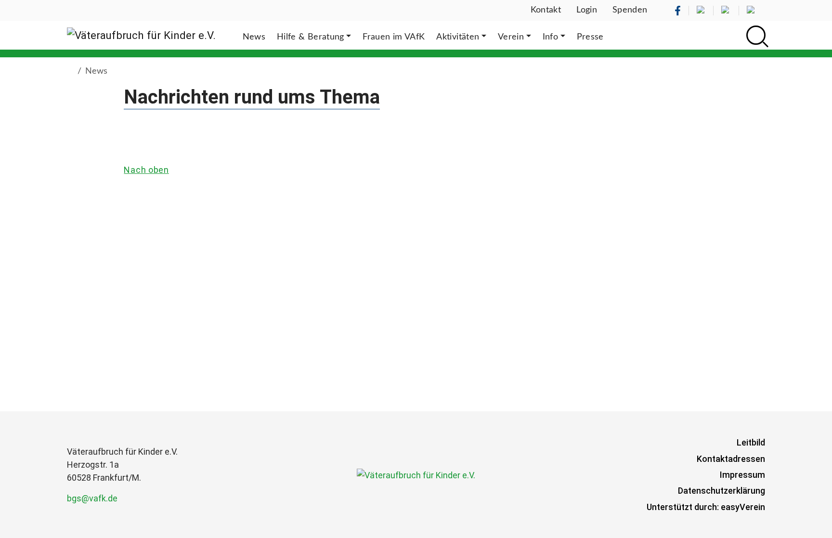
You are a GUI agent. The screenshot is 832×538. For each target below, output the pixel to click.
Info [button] (550, 37)
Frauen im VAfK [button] (394, 37)
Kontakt (546, 10)
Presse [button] (590, 37)
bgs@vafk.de (92, 498)
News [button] (254, 37)
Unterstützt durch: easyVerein (706, 507)
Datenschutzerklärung (721, 491)
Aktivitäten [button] (457, 37)
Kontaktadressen (731, 459)
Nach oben (146, 170)
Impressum (742, 475)
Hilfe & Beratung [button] (310, 37)
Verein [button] (511, 37)
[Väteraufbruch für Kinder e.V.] (141, 35)
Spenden (630, 10)
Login (586, 10)
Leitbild (751, 442)
